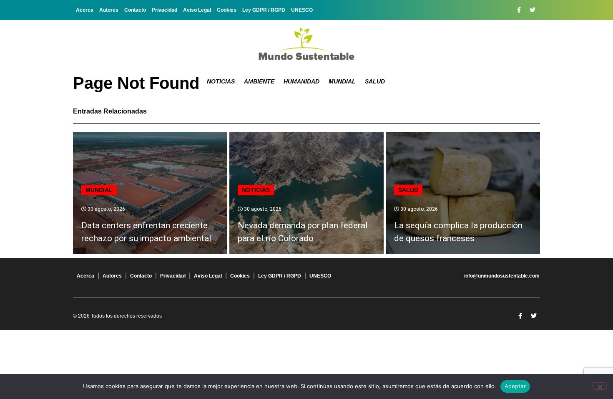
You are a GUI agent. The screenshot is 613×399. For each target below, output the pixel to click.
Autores (108, 10)
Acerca (84, 10)
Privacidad (164, 10)
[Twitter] (532, 10)
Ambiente (259, 81)
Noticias (221, 81)
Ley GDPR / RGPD (263, 10)
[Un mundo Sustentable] (306, 43)
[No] (600, 386)
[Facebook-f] (519, 10)
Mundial (342, 81)
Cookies (226, 10)
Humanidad (301, 81)
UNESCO (302, 10)
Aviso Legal (197, 10)
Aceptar (515, 386)
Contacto (135, 10)
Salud (375, 81)
